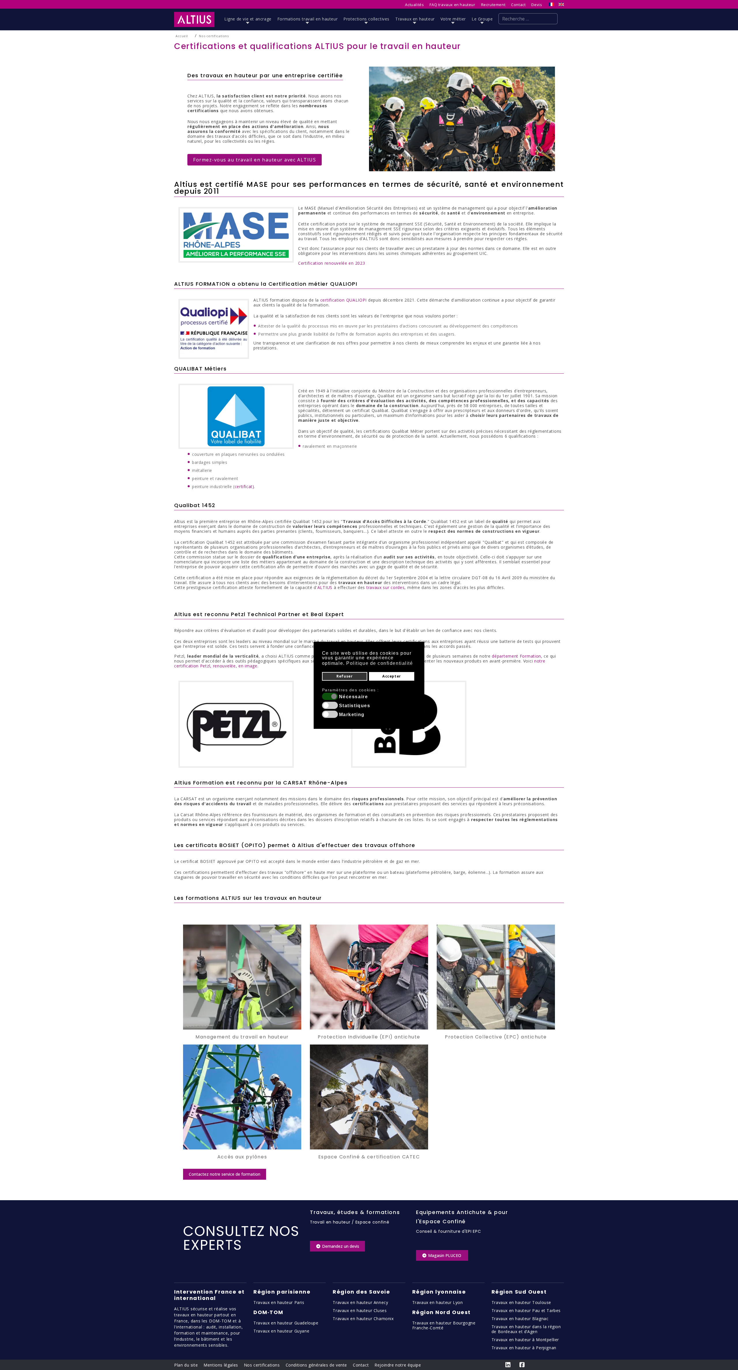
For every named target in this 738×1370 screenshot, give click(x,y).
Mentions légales (221, 1365)
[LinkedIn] (508, 1365)
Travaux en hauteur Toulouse (521, 1302)
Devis (536, 4)
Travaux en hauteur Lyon (437, 1302)
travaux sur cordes (385, 587)
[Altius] (194, 19)
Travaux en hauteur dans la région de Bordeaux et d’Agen (526, 1329)
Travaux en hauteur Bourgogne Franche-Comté (444, 1325)
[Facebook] (522, 1365)
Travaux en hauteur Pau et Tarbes (526, 1310)
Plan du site (186, 1365)
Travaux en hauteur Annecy (360, 1302)
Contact (518, 4)
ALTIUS (324, 587)
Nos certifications (262, 1365)
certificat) (244, 486)
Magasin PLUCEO (444, 1255)
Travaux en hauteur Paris (278, 1302)
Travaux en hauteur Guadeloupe (285, 1323)
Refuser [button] (344, 676)
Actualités (414, 4)
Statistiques (354, 705)
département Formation (516, 656)
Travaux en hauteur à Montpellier (525, 1339)
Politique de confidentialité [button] (379, 663)
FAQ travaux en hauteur (452, 4)
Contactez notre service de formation (224, 1174)
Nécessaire (353, 697)
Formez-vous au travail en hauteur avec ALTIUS (254, 160)
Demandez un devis (340, 1246)
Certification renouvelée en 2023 (331, 263)
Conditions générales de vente (316, 1365)
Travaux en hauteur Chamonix (363, 1318)
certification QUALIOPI (343, 300)
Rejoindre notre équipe (397, 1365)
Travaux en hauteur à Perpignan (524, 1347)
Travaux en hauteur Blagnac (520, 1318)
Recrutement (493, 4)
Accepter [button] (391, 676)
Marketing (352, 714)
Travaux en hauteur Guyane (281, 1331)
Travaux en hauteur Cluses (360, 1310)
